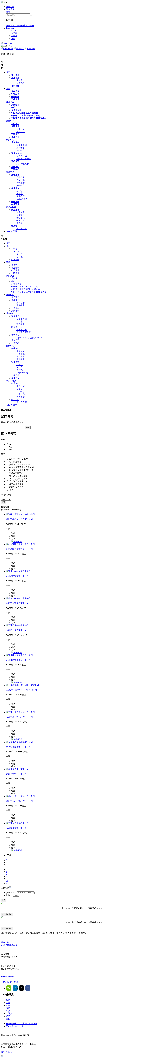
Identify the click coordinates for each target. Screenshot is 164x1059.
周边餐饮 (20, 223)
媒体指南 (20, 185)
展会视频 (20, 83)
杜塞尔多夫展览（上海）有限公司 (21, 1023)
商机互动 (17, 541)
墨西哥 (9, 1019)
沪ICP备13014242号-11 (16, 1026)
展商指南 (20, 132)
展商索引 (15, 105)
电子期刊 (31, 49)
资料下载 (15, 86)
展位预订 (15, 123)
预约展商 (15, 161)
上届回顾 (15, 78)
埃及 (8, 1011)
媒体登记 (20, 177)
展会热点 (15, 91)
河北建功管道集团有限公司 (18, 660)
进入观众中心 (7, 914)
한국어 (14, 35)
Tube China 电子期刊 (7, 976)
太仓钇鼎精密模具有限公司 (18, 747)
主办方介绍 (21, 228)
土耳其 (9, 1013)
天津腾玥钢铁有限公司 (16, 630)
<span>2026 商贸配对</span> (29, 338)
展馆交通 (21, 25)
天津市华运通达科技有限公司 (19, 717)
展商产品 (10, 102)
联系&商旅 (11, 207)
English (14, 30)
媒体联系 (15, 204)
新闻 (8, 88)
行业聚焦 (15, 94)
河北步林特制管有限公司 (17, 576)
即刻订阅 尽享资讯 (9, 982)
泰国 (8, 1008)
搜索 (28, 427)
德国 (8, 1000)
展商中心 (10, 121)
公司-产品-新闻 (8, 1052)
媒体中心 (10, 172)
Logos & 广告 (22, 199)
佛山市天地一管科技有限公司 (19, 801)
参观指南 (30, 25)
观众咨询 (15, 167)
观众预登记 (8, 49)
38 (7, 881)
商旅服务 (15, 210)
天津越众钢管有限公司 (16, 828)
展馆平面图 (16, 110)
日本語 (14, 33)
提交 (3, 900)
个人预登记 (21, 156)
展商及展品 (11, 25)
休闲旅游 (20, 220)
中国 (8, 1003)
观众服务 (15, 142)
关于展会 (15, 75)
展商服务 (15, 126)
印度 (8, 1005)
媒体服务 (15, 175)
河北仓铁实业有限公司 (16, 774)
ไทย (13, 39)
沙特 (8, 1016)
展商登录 (20, 129)
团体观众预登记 (23, 158)
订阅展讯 (15, 99)
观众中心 (10, 140)
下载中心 (15, 169)
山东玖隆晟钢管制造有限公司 (19, 549)
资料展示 (20, 183)
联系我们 (15, 226)
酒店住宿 (20, 212)
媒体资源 (15, 188)
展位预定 (20, 49)
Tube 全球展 (11, 231)
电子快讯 (15, 97)
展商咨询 (15, 137)
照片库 (19, 80)
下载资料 (15, 134)
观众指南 (20, 150)
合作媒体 (15, 202)
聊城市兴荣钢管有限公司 (17, 603)
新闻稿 (19, 191)
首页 (8, 72)
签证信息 (20, 218)
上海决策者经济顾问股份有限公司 (21, 690)
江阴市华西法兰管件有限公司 (19, 519)
